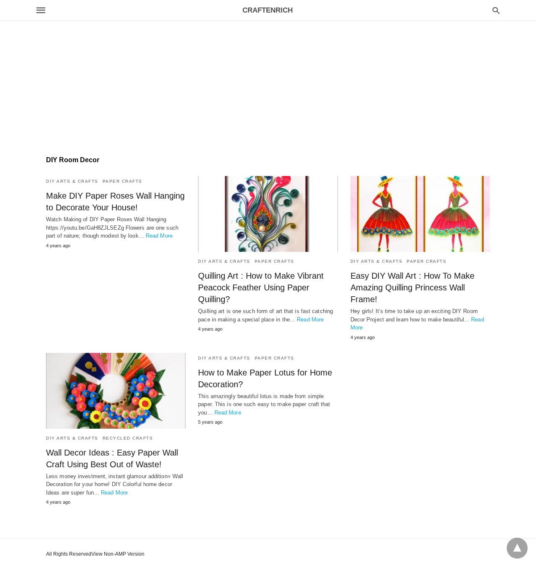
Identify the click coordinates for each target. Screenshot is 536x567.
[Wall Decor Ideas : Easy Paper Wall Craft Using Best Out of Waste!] (116, 391)
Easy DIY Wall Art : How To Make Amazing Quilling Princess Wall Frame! (412, 287)
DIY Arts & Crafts (72, 181)
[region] (268, 72)
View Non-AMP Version (117, 554)
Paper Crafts (122, 181)
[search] (496, 10)
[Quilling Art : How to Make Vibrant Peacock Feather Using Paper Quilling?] (268, 214)
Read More (159, 236)
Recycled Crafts (128, 438)
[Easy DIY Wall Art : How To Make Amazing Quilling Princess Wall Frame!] (420, 214)
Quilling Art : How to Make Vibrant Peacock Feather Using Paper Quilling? (261, 287)
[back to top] (517, 548)
